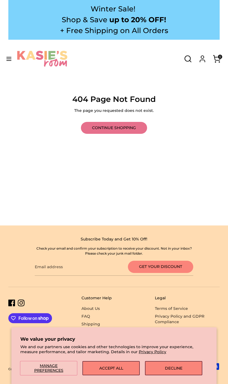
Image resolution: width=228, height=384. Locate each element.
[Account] (202, 55)
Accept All (111, 368)
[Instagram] (21, 303)
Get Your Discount (160, 266)
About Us (90, 308)
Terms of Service (171, 308)
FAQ (85, 316)
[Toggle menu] (8, 58)
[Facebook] (11, 303)
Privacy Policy (152, 351)
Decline (173, 368)
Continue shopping (114, 127)
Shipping (90, 324)
